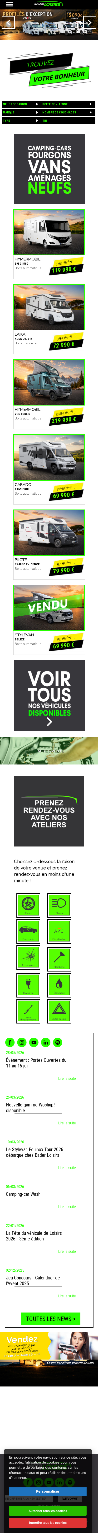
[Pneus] (28, 905)
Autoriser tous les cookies (48, 1511)
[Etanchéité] (59, 985)
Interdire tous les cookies (48, 1522)
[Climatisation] (59, 931)
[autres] (59, 1011)
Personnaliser (47, 1491)
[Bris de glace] (28, 957)
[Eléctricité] (28, 985)
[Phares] (59, 905)
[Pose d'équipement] (28, 1011)
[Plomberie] (59, 959)
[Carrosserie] (28, 931)
